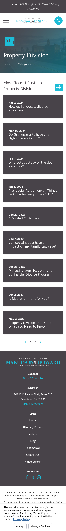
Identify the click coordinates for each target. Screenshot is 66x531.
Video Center (33, 461)
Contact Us (33, 454)
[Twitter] (33, 477)
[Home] (32, 20)
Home (33, 420)
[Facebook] (27, 477)
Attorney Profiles (33, 427)
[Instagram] (39, 477)
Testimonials (33, 448)
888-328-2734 (33, 378)
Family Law (33, 434)
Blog (33, 440)
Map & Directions (33, 403)
